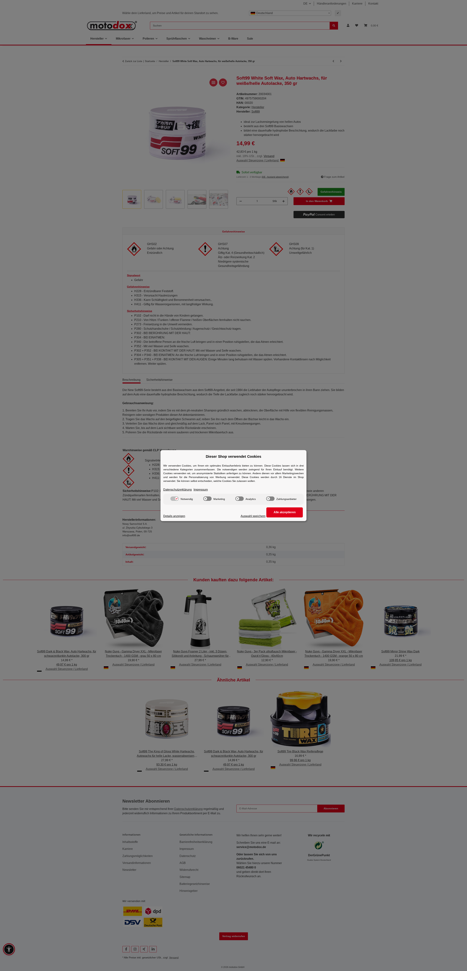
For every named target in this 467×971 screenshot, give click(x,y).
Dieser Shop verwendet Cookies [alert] (233, 456)
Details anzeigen (174, 516)
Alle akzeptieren (285, 512)
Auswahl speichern (253, 516)
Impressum (201, 489)
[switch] (174, 498)
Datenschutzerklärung (177, 489)
